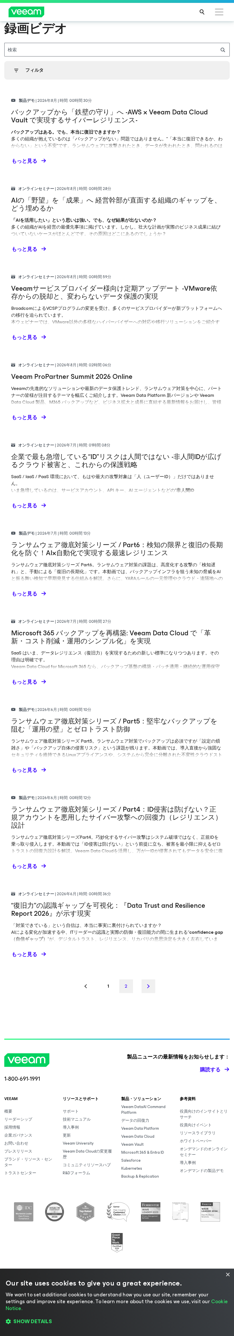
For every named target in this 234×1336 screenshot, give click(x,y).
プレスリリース (18, 1151)
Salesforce (131, 1160)
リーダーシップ (18, 1119)
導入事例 (71, 1127)
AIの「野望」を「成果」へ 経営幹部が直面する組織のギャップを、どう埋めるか (116, 204)
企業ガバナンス (18, 1135)
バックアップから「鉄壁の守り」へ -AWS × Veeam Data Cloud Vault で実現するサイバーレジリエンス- (109, 116)
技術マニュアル (77, 1119)
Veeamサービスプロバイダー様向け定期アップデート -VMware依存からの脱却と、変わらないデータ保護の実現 (114, 292)
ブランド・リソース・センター (28, 1162)
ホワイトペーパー (196, 1141)
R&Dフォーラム (76, 1173)
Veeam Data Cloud (137, 1136)
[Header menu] (219, 12)
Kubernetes (131, 1168)
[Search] (202, 12)
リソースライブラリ (198, 1133)
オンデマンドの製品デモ (202, 1170)
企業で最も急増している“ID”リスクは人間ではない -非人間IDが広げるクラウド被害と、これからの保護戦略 (116, 460)
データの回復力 (135, 1120)
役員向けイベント (196, 1125)
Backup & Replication (140, 1176)
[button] (117, 1321)
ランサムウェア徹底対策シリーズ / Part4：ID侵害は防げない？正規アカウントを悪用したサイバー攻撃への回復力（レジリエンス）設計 (116, 817)
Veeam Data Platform (140, 1128)
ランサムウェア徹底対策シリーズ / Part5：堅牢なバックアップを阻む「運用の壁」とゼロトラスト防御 (114, 725)
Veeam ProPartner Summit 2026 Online (71, 376)
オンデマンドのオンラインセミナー (204, 1152)
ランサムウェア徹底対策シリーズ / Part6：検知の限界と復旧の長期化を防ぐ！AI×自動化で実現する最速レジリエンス (117, 549)
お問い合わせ (16, 1143)
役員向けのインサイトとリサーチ (204, 1114)
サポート (71, 1111)
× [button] (227, 1275)
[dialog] (117, 1302)
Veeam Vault (132, 1144)
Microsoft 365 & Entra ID (142, 1152)
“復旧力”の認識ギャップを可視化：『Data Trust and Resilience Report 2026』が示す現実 (108, 909)
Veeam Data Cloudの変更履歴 (87, 1154)
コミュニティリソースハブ (87, 1165)
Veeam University (78, 1143)
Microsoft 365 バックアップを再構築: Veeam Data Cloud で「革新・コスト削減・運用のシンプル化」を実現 (111, 637)
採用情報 (12, 1127)
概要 (8, 1111)
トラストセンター (20, 1173)
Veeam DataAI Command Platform (143, 1109)
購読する (210, 1069)
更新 (67, 1135)
